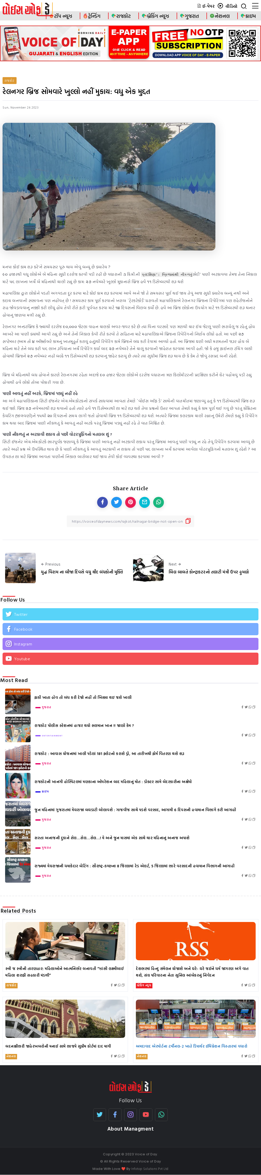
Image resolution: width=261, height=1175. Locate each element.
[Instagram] (130, 644)
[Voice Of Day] (130, 1086)
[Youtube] (130, 659)
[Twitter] (130, 614)
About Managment (130, 1129)
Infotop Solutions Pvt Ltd (149, 1168)
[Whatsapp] (161, 1115)
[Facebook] (130, 629)
